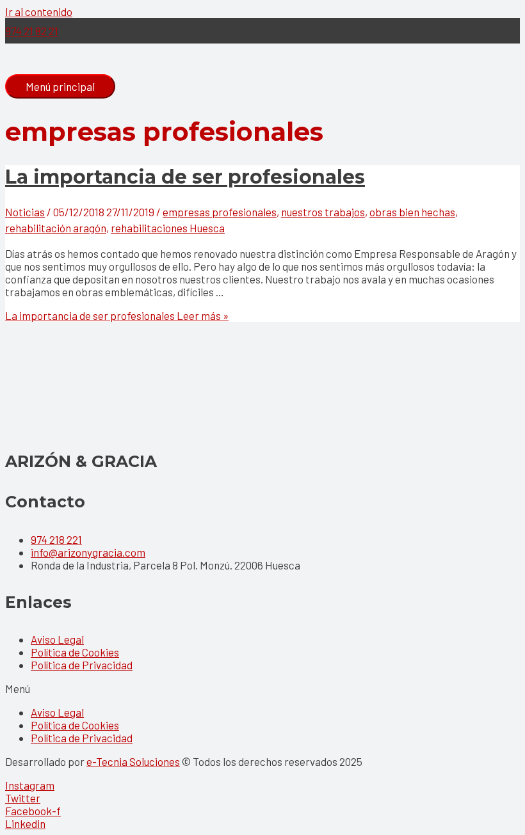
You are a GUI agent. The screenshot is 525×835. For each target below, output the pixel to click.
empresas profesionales (220, 211)
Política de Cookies (75, 652)
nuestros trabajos (323, 211)
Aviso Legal (57, 639)
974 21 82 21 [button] (31, 30)
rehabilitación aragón (55, 227)
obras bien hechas (412, 211)
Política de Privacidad (82, 664)
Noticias (25, 211)
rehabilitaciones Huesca (168, 227)
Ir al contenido (38, 11)
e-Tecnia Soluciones (133, 761)
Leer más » (117, 315)
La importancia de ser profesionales (185, 177)
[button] (262, 688)
